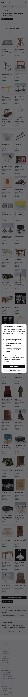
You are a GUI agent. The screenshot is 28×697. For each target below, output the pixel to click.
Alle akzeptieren (14, 366)
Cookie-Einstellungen (14, 370)
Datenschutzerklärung (9, 357)
